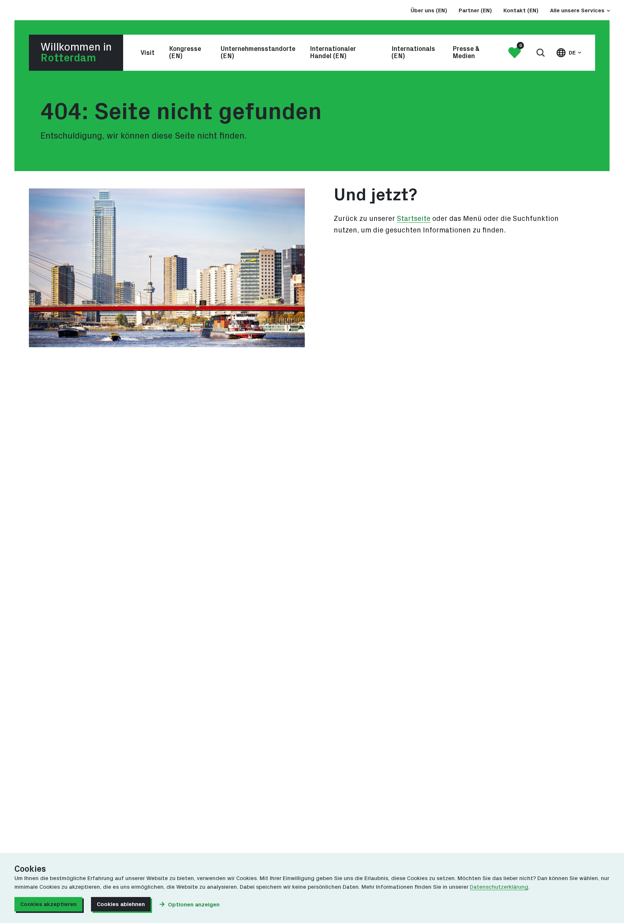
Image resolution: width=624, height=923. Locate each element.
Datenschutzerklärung (499, 887)
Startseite (413, 218)
